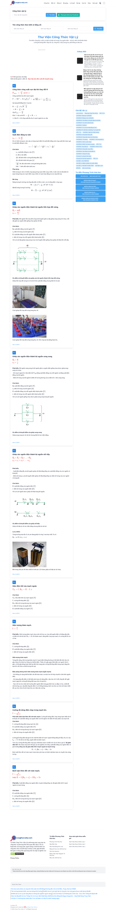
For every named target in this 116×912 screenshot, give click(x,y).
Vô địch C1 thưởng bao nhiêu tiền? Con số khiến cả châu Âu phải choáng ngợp (35, 898)
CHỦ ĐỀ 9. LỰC (99, 165)
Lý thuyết (72, 3)
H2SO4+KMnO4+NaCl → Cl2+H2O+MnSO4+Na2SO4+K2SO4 (90, 181)
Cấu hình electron (54, 851)
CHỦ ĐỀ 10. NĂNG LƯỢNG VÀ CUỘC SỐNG (86, 163)
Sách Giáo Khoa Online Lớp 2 (77, 844)
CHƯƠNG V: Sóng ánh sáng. (83, 153)
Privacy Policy (14, 858)
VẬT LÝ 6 (95, 158)
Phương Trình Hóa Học (56, 841)
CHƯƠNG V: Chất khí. (81, 125)
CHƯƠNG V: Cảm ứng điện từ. (96, 139)
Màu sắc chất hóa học (55, 857)
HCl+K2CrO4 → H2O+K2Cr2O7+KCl (91, 176)
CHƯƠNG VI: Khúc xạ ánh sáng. (83, 141)
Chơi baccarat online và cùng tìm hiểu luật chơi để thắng (28, 889)
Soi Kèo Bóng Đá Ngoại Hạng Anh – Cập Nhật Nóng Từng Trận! (71, 896)
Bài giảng (65, 3)
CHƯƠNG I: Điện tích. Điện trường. (91, 132)
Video (89, 3)
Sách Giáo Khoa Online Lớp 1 (77, 841)
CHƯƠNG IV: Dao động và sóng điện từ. (85, 151)
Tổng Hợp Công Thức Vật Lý (91, 113)
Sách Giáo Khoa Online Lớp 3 (77, 846)
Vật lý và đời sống (86, 168)
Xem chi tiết (15, 123)
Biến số (53, 3)
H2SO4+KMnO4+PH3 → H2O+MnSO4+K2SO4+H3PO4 (90, 187)
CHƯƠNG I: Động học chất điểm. (84, 115)
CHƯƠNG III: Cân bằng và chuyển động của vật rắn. (88, 120)
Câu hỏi (84, 3)
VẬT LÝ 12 (98, 144)
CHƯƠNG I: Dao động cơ (82, 146)
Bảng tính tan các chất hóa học (58, 849)
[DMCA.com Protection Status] (17, 853)
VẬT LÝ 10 (102, 113)
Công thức (47, 3)
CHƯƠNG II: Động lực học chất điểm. (85, 118)
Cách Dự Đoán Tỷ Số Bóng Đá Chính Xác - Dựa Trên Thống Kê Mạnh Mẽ (75, 893)
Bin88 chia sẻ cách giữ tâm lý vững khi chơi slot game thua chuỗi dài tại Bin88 (66, 891)
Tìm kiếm (52, 15)
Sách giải (94, 3)
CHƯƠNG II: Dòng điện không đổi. (84, 134)
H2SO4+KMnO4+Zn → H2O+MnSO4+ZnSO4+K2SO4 (90, 193)
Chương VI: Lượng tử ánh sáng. (83, 156)
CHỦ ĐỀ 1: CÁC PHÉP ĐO (82, 161)
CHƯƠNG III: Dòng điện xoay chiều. (84, 149)
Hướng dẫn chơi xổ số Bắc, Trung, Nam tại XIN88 (61, 889)
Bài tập (78, 3)
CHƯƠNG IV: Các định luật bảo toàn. (84, 122)
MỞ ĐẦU (78, 168)
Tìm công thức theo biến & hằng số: (27, 25)
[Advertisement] (41, 63)
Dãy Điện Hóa (53, 844)
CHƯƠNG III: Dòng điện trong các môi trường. (87, 137)
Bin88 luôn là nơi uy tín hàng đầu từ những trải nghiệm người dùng (31, 893)
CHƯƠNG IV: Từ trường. (82, 139)
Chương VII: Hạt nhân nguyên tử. (84, 158)
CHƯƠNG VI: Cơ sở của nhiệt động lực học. (86, 127)
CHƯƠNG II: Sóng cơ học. (96, 146)
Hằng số (59, 3)
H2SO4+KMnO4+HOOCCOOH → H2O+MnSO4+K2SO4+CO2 (91, 199)
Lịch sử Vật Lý (79, 113)
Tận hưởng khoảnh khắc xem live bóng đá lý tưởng (26, 891)
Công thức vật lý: (19, 11)
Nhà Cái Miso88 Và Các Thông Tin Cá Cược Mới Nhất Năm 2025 (31, 896)
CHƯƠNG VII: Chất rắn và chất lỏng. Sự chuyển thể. (88, 130)
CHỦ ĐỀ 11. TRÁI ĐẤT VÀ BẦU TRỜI (84, 165)
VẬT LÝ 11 (78, 132)
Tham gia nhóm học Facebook (69, 15)
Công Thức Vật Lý (32, 907)
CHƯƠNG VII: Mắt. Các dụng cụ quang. (85, 144)
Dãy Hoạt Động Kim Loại (56, 846)
